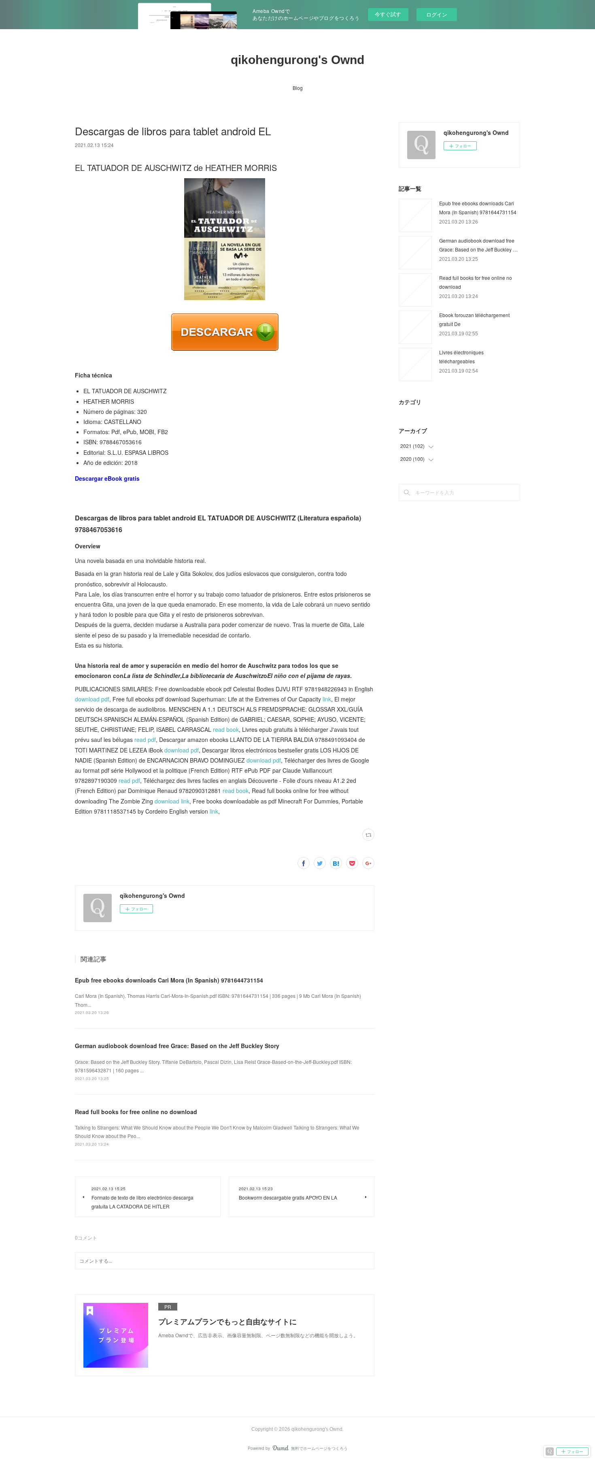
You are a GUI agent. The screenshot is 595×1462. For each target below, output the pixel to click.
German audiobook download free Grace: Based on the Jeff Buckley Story (177, 1046)
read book (226, 729)
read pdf (145, 739)
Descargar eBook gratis (107, 478)
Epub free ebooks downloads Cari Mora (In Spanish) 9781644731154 (169, 980)
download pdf (92, 699)
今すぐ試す (388, 14)
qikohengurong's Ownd (297, 59)
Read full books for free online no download (136, 1112)
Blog (298, 87)
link (327, 699)
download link (172, 801)
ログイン (436, 14)
